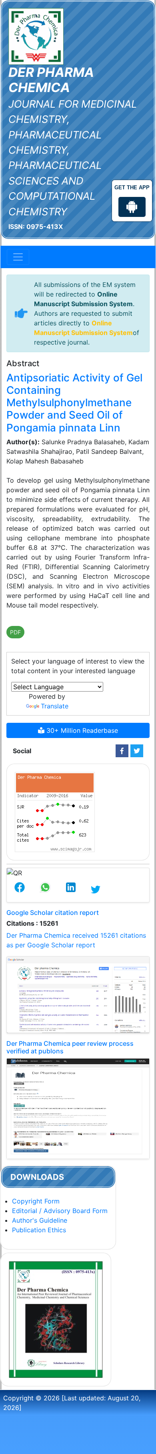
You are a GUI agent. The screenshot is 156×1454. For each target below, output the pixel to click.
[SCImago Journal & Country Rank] (55, 811)
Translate (54, 706)
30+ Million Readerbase (81, 730)
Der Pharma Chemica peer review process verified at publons (70, 1047)
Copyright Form (36, 1201)
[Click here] (122, 750)
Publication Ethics (39, 1230)
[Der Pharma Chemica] (36, 36)
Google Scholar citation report (52, 912)
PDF (15, 632)
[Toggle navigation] (18, 257)
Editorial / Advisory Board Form (60, 1211)
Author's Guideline (39, 1220)
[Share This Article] (19, 890)
